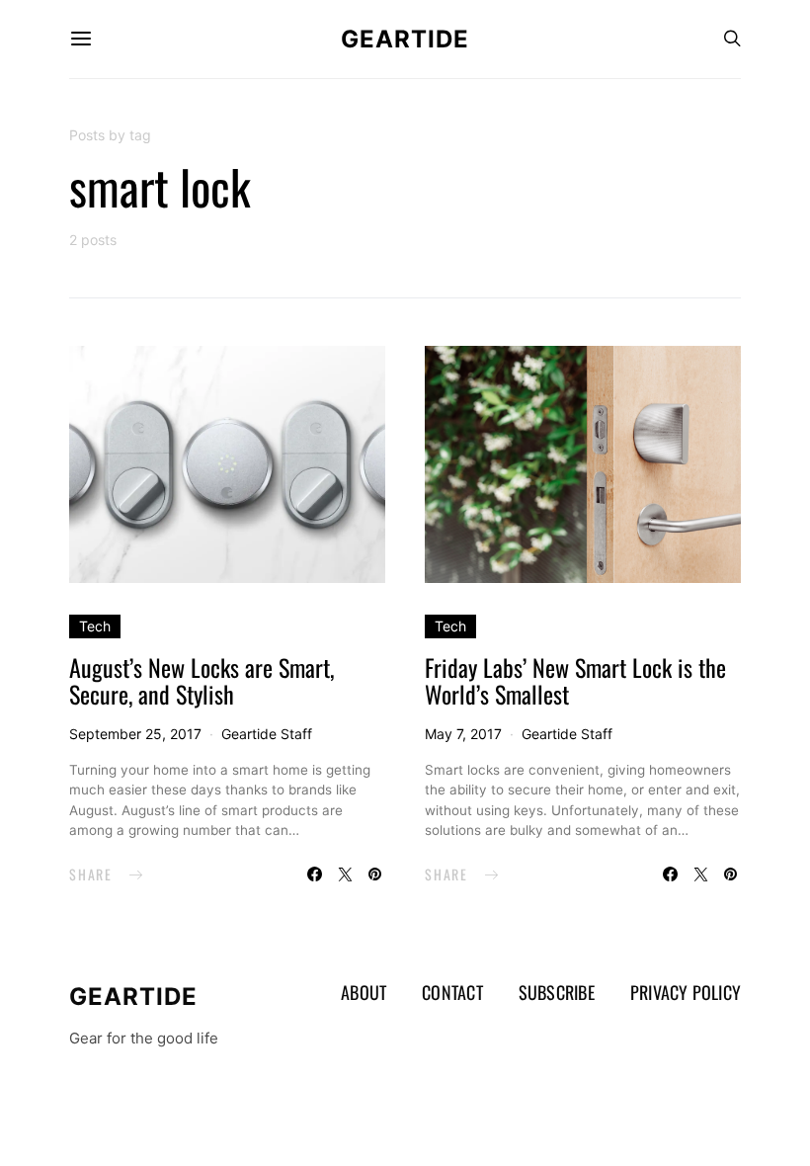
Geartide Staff (266, 733)
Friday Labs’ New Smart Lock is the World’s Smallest (575, 680)
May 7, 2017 (463, 733)
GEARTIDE (405, 39)
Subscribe (557, 992)
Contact (452, 992)
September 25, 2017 (135, 733)
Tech (95, 626)
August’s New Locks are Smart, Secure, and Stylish (201, 680)
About (363, 992)
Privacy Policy (685, 992)
